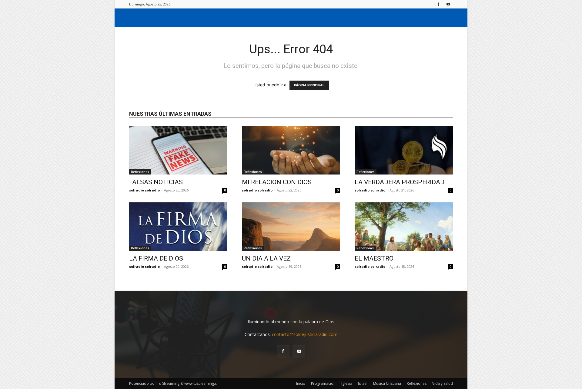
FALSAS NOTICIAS (156, 182)
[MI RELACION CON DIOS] (291, 150)
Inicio (300, 383)
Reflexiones (140, 172)
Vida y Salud (442, 383)
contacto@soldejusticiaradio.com (304, 334)
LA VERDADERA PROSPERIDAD (399, 182)
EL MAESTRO (374, 258)
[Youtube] (448, 4)
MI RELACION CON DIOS (277, 182)
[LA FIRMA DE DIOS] (178, 226)
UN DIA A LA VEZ (266, 258)
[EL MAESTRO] (404, 226)
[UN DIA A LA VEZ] (291, 226)
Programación (323, 383)
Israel (362, 383)
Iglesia (346, 383)
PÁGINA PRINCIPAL (309, 85)
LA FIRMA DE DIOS (156, 258)
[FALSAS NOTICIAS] (178, 150)
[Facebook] (438, 4)
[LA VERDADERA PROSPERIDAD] (404, 150)
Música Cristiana (387, 383)
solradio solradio (144, 190)
